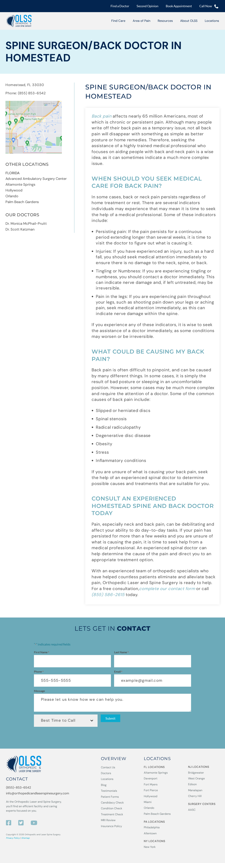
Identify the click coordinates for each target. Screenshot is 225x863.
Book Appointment (179, 6)
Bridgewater (196, 772)
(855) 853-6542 (32, 93)
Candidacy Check (112, 802)
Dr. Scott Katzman (19, 229)
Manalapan (195, 790)
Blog (104, 785)
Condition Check (111, 808)
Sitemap (25, 838)
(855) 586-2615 (108, 594)
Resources (165, 21)
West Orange (196, 778)
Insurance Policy (111, 826)
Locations (212, 21)
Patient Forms (110, 797)
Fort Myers (151, 784)
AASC (191, 810)
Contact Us (108, 767)
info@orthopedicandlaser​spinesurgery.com (37, 793)
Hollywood (13, 190)
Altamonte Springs (20, 184)
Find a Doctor (120, 6)
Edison (192, 784)
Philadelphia (152, 827)
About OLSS (188, 21)
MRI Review (108, 820)
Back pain (101, 116)
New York (150, 847)
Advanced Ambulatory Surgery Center (36, 178)
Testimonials (109, 791)
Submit (110, 718)
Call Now (206, 6)
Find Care (118, 21)
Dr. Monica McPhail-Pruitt (26, 223)
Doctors (106, 773)
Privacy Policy (13, 838)
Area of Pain (141, 21)
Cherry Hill (195, 796)
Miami (148, 802)
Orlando (11, 196)
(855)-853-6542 (18, 787)
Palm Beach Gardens (22, 202)
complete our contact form (167, 588)
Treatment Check (112, 814)
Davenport (150, 778)
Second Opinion (147, 6)
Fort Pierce (151, 790)
